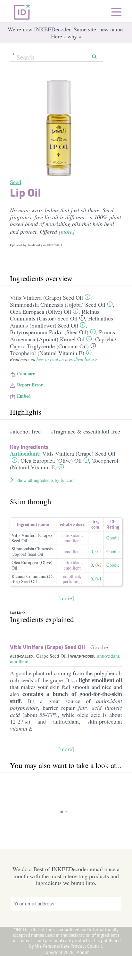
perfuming (72, 581)
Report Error (30, 384)
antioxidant (72, 535)
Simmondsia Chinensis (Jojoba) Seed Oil (57, 304)
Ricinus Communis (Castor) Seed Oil (54, 315)
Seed (15, 182)
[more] (67, 231)
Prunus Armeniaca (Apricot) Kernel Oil (62, 335)
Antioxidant (24, 453)
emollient (72, 541)
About (83, 952)
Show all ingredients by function (46, 480)
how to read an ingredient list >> (67, 359)
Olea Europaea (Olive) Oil (40, 311)
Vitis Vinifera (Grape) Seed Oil (46, 297)
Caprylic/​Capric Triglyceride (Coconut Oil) (63, 342)
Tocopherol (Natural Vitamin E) (47, 353)
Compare (26, 373)
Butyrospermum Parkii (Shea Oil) (49, 332)
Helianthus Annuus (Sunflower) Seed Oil (61, 321)
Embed (24, 396)
